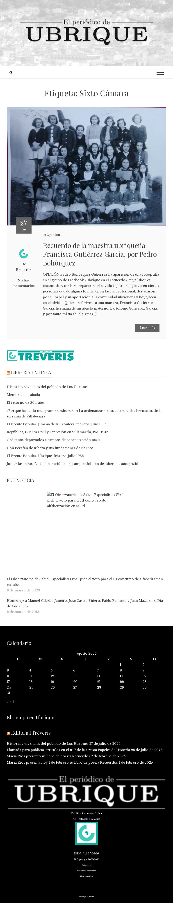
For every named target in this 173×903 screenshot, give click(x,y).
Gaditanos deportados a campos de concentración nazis (53, 440)
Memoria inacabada (23, 395)
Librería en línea (31, 372)
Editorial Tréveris (31, 732)
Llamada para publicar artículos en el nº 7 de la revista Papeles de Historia (68, 750)
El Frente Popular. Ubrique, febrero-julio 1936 (45, 456)
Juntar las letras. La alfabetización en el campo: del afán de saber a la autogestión (74, 464)
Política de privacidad (86, 871)
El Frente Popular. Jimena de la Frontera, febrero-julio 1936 (57, 424)
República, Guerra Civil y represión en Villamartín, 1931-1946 (57, 432)
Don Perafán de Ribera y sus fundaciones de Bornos (50, 448)
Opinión (53, 235)
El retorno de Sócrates (25, 403)
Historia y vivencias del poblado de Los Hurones (47, 387)
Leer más (147, 328)
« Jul (10, 702)
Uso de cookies (86, 876)
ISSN (77, 853)
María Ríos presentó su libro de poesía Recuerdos (48, 756)
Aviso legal (86, 865)
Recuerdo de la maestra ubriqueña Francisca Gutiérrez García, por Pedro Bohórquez (100, 254)
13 (75, 676)
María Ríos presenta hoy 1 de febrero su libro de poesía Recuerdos (62, 762)
